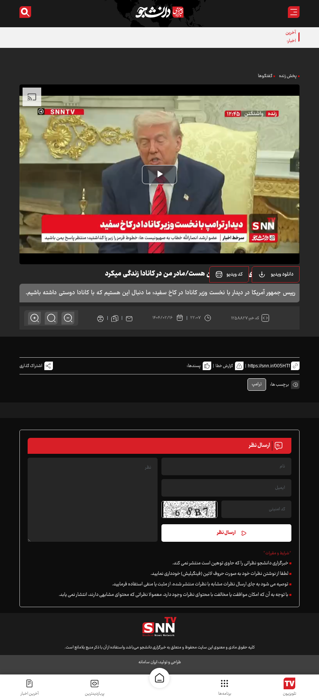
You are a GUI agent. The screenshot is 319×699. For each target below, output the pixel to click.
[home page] (159, 678)
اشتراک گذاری (30, 366)
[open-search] (25, 12)
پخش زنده (288, 76)
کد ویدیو (234, 274)
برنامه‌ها (224, 693)
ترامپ (257, 384)
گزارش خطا (224, 366)
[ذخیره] (115, 318)
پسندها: (194, 366)
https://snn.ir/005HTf (269, 366)
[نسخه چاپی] (100, 318)
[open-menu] (294, 12)
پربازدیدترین (94, 693)
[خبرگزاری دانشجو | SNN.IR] (159, 12)
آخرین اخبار (30, 693)
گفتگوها (265, 76)
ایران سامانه (147, 662)
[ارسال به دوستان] (129, 318)
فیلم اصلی (272, 294)
